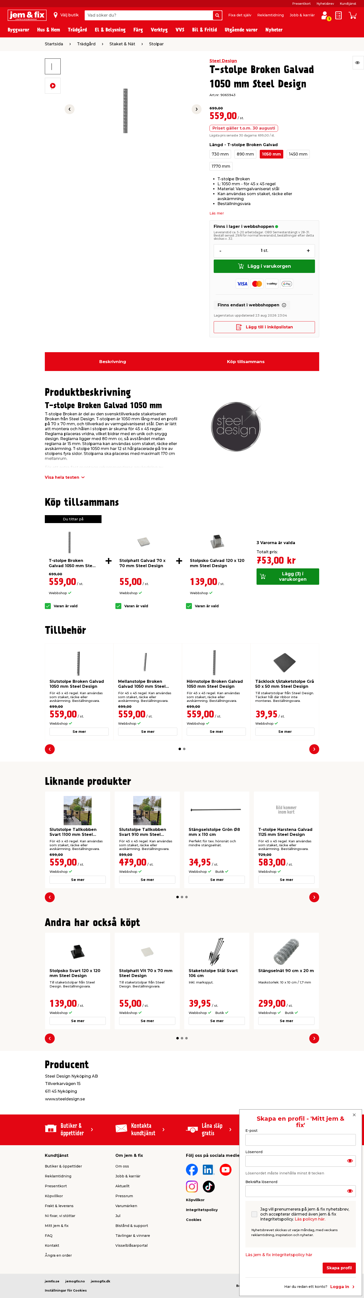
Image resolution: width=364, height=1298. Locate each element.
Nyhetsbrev (325, 3)
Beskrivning (112, 361)
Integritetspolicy (202, 1210)
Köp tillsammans (246, 361)
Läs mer (216, 213)
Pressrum (124, 1196)
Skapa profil (339, 1268)
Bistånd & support (131, 1225)
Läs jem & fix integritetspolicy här (278, 1254)
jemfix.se (52, 1281)
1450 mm (298, 154)
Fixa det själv (239, 15)
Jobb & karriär (302, 15)
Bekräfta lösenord (261, 1182)
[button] (180, 749)
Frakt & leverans (59, 1206)
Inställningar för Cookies (66, 1290)
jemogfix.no (75, 1281)
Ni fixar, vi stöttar (60, 1216)
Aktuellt (122, 1186)
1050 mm (271, 154)
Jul (117, 1216)
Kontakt (52, 1245)
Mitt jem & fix (57, 1225)
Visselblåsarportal (131, 1245)
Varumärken (126, 1206)
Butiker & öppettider (63, 1166)
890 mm (245, 154)
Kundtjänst (348, 3)
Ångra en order (58, 1255)
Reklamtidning (270, 15)
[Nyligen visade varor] (358, 62)
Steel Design (223, 60)
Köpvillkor (54, 1196)
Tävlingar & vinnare (132, 1235)
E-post (251, 1130)
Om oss (122, 1166)
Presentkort (301, 3)
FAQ (48, 1235)
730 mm (220, 154)
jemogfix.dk (100, 1281)
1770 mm (221, 166)
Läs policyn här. (310, 1219)
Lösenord (253, 1151)
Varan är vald (66, 606)
